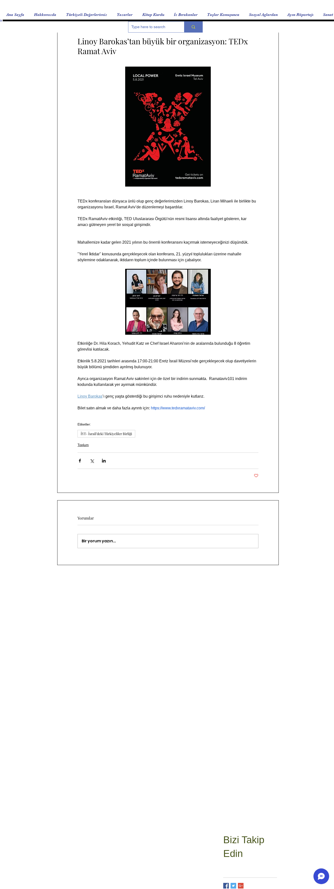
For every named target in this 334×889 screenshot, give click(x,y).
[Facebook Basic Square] (226, 886)
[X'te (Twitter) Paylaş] (91, 460)
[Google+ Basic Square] (241, 886)
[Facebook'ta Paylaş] (80, 460)
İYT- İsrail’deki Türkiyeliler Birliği (106, 433)
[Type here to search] (193, 27)
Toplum (83, 445)
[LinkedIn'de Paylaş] (103, 460)
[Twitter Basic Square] (233, 886)
